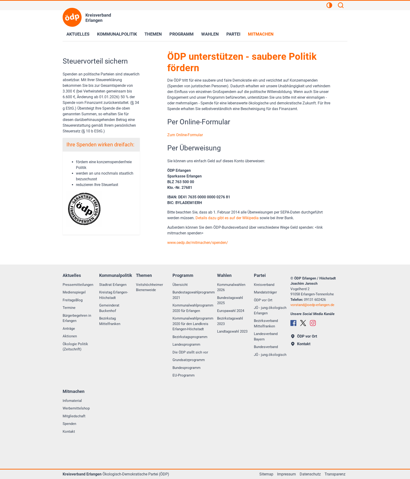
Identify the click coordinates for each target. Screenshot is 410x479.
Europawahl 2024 (230, 311)
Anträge (69, 328)
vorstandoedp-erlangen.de (312, 305)
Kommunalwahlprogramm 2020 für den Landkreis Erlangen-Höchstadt (192, 323)
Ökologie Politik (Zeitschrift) (75, 347)
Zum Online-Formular (185, 135)
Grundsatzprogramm (188, 360)
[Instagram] (313, 323)
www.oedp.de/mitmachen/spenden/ (197, 242)
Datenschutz (310, 474)
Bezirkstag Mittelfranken (109, 321)
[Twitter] (303, 323)
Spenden (69, 424)
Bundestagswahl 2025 (230, 300)
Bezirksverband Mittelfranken (266, 323)
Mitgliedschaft (74, 416)
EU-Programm (183, 375)
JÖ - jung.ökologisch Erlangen (270, 310)
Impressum (286, 474)
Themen (153, 34)
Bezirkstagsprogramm (189, 337)
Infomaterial (72, 401)
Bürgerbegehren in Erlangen (77, 318)
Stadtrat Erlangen (112, 285)
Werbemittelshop (76, 408)
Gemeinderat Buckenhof (109, 308)
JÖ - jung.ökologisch (270, 355)
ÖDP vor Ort (263, 300)
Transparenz (335, 474)
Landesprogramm (186, 344)
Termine (69, 308)
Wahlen (210, 34)
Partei (233, 34)
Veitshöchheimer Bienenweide (149, 287)
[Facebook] (293, 323)
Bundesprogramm (186, 368)
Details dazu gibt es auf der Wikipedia (227, 218)
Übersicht (180, 285)
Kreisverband (264, 285)
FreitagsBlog (73, 300)
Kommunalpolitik (117, 34)
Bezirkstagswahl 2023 (230, 321)
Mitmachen (261, 34)
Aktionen (70, 336)
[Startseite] (72, 17)
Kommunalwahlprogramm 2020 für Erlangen (192, 308)
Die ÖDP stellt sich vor (190, 352)
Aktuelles (77, 34)
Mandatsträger (265, 292)
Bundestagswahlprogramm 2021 (193, 295)
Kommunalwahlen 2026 (231, 287)
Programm (181, 34)
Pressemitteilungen (78, 285)
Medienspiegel (74, 292)
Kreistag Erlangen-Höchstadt (113, 295)
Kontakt (69, 431)
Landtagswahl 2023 (232, 331)
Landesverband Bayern (266, 336)
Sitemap (266, 474)
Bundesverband (266, 347)
